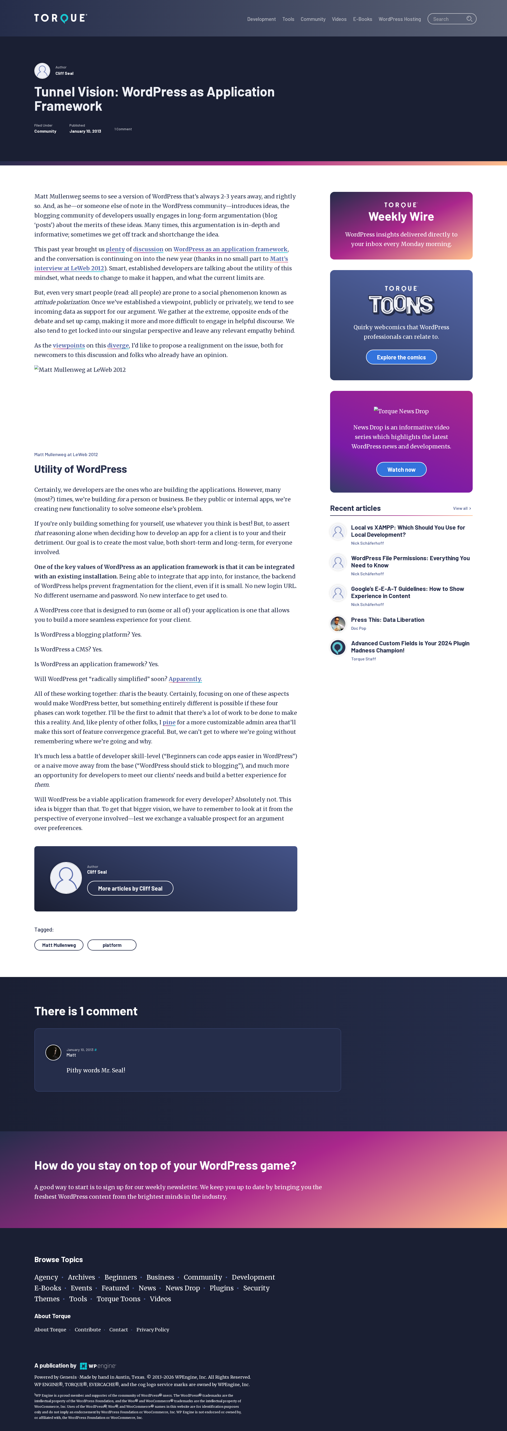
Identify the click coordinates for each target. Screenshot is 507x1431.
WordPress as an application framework (230, 249)
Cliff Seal (64, 73)
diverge (118, 345)
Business (160, 1277)
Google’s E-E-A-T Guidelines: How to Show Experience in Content (407, 592)
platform (112, 945)
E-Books (47, 1288)
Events (81, 1288)
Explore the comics (401, 357)
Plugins (222, 1288)
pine (169, 722)
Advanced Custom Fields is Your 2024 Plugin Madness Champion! (410, 647)
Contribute (88, 1330)
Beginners (121, 1277)
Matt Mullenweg (59, 945)
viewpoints (69, 345)
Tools (78, 1299)
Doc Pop (358, 628)
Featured (115, 1288)
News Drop (183, 1288)
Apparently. (185, 679)
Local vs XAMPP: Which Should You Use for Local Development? (408, 531)
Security (256, 1288)
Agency (46, 1277)
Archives (81, 1277)
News (147, 1288)
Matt (71, 1055)
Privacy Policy (153, 1330)
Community (45, 130)
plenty (115, 249)
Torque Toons (118, 1299)
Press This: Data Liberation (387, 619)
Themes (47, 1299)
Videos (160, 1299)
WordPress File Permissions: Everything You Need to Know (410, 561)
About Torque (50, 1330)
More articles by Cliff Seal (130, 888)
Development (253, 1277)
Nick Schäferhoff (367, 542)
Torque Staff (363, 658)
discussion (148, 249)
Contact (118, 1330)
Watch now (401, 469)
